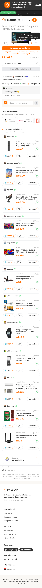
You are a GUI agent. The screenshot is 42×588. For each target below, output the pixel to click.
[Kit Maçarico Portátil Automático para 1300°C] (8, 310)
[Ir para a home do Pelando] (9, 20)
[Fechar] (2, 4)
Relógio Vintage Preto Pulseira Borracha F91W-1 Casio (25, 332)
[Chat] (24, 20)
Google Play (12, 550)
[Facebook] (9, 559)
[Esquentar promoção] (8, 83)
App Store (27, 550)
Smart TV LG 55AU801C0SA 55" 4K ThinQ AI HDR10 (26, 225)
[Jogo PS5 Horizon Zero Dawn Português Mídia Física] (8, 178)
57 (22, 236)
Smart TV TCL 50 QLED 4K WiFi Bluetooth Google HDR (26, 251)
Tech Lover (11, 470)
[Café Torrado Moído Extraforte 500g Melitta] (8, 421)
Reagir (7, 95)
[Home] (3, 470)
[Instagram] (5, 559)
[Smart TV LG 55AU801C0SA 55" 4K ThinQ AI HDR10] (8, 231)
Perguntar (16, 84)
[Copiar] (37, 63)
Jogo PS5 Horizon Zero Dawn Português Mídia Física (27, 171)
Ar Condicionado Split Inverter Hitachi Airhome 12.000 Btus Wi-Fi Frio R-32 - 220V (27, 388)
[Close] (37, 35)
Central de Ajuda (10, 534)
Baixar (38, 5)
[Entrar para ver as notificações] (29, 20)
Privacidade (8, 513)
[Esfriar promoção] (3, 83)
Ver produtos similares (20, 48)
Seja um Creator (9, 538)
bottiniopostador (20, 77)
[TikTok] (17, 559)
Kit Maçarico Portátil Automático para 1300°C (25, 304)
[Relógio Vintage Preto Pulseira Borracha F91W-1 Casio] (8, 338)
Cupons (18, 459)
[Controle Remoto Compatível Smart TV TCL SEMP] (8, 151)
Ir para (19, 69)
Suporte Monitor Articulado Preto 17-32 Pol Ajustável (26, 198)
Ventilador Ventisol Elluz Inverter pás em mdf (25, 278)
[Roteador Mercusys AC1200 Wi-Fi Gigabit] (8, 443)
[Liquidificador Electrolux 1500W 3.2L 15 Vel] (8, 365)
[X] (13, 559)
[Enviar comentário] (36, 103)
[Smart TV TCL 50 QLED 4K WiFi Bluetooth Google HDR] (8, 257)
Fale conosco (8, 531)
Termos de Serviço (10, 517)
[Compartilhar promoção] (37, 149)
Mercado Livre (20, 168)
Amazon (18, 141)
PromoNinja (10, 569)
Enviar (24, 84)
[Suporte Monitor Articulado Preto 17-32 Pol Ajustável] (8, 204)
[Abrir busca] (19, 20)
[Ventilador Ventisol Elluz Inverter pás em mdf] (8, 284)
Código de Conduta (11, 521)
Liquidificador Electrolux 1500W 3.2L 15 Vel (25, 359)
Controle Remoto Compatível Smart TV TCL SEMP (27, 145)
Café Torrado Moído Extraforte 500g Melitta (25, 414)
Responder (16, 95)
